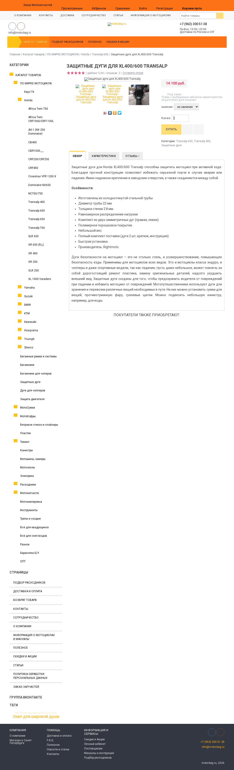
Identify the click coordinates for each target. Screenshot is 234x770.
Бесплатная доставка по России (31, 713)
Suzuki (28, 296)
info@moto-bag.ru (213, 747)
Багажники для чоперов (36, 373)
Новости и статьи (58, 749)
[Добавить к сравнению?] (187, 129)
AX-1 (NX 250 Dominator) (36, 131)
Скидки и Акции (117, 41)
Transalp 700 (36, 227)
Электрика (27, 476)
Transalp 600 (100, 54)
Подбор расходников (67, 41)
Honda (85, 54)
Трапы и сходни (30, 518)
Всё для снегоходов (33, 535)
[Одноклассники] (114, 113)
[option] (86, 94)
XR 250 (32, 261)
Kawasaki (30, 322)
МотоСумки (27, 407)
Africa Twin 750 (38, 108)
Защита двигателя (32, 399)
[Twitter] (119, 113)
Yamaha (29, 287)
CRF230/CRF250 (38, 159)
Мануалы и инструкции (99, 753)
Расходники (28, 484)
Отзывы (132, 156)
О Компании (22, 15)
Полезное (94, 41)
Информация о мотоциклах (151, 15)
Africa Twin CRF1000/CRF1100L (41, 119)
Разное (24, 544)
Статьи (118, 15)
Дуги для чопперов (32, 390)
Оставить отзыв (133, 73)
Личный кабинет (95, 744)
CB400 (32, 142)
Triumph (29, 339)
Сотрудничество (94, 15)
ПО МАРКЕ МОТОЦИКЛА (63, 54)
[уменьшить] (186, 120)
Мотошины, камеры (32, 459)
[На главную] (13, 42)
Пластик (25, 433)
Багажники (27, 364)
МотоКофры (28, 416)
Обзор (77, 156)
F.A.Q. (50, 740)
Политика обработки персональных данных (30, 676)
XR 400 (32, 253)
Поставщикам (93, 748)
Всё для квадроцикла (34, 527)
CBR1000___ (36, 150)
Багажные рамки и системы (38, 356)
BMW (27, 304)
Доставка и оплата (59, 735)
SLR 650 (33, 236)
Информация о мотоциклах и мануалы (34, 637)
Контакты (46, 15)
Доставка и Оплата (27, 591)
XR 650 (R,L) (36, 244)
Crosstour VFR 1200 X (42, 176)
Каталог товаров (35, 41)
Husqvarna (31, 330)
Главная (15, 54)
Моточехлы (27, 467)
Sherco (28, 347)
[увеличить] (186, 116)
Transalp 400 (36, 202)
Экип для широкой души (36, 716)
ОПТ (23, 561)
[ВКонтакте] (110, 113)
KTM (27, 313)
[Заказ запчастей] (211, 5)
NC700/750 (35, 193)
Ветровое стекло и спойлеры (39, 424)
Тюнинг (24, 441)
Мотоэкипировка (31, 501)
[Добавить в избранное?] (198, 129)
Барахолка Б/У (29, 553)
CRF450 (33, 168)
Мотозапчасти (29, 493)
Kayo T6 (29, 91)
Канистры (26, 450)
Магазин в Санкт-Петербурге (21, 742)
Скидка (53, 713)
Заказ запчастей (26, 686)
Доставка (67, 15)
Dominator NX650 (39, 185)
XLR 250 (33, 270)
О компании (22, 626)
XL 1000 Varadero (39, 279)
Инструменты (28, 510)
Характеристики (104, 156)
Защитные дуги (30, 382)
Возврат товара (25, 600)
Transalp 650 (36, 219)
